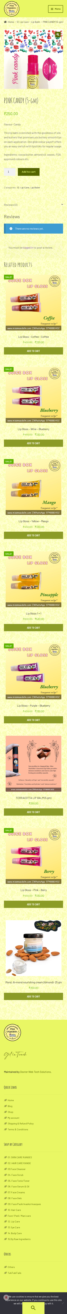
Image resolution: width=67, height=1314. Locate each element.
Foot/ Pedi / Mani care (19, 1215)
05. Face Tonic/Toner (19, 1180)
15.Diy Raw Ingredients (19, 1239)
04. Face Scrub (15, 1174)
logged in (28, 247)
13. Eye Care (14, 1227)
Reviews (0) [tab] (10, 204)
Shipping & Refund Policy (21, 1123)
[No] (62, 1303)
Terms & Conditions (18, 1129)
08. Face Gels (15, 1198)
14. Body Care (15, 1233)
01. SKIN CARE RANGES (20, 1157)
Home (11, 21)
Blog (10, 1106)
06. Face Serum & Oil (18, 1186)
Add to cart (29, 171)
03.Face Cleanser (17, 1169)
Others (11, 1267)
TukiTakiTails (14, 1272)
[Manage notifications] (6, 1297)
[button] (33, 1309)
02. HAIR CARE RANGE (19, 1163)
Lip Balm (35, 21)
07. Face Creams (16, 1192)
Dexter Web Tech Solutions (35, 1071)
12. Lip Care (22, 21)
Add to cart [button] (33, 350)
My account (13, 1117)
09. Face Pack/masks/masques (24, 1204)
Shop (10, 1111)
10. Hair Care (14, 1209)
